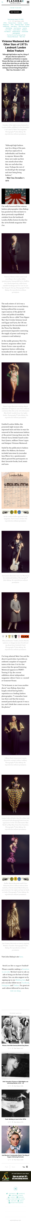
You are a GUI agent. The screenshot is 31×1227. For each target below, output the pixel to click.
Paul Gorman (11, 19)
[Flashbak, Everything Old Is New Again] (15, 1)
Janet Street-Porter (24, 26)
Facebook (25, 983)
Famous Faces (12, 23)
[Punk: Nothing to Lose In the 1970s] (16, 1103)
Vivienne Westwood (13, 36)
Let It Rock (8, 30)
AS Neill (27, 24)
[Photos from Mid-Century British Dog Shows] (16, 1030)
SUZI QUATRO (16, 33)
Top (24, 1167)
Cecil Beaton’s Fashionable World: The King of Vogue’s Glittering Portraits (15, 1156)
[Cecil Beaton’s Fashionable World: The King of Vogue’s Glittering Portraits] (16, 1139)
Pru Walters (7, 31)
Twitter (16, 985)
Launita (25, 28)
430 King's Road (19, 24)
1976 (12, 24)
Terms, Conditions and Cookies (16, 1199)
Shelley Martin (16, 31)
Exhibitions (6, 26)
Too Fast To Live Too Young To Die (16, 35)
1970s (5, 23)
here (21, 957)
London (26, 23)
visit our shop (15, 991)
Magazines (6, 24)
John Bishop (9, 28)
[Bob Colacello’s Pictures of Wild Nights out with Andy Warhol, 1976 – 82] (16, 1066)
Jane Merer (14, 26)
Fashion (20, 23)
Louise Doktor (17, 30)
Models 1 (24, 30)
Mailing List (20, 980)
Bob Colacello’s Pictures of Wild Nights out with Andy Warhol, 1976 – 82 (15, 1082)
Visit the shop (15, 12)
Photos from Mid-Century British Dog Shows (15, 1045)
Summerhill (25, 31)
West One (22, 36)
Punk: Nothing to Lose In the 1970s (15, 1119)
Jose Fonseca (17, 28)
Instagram (6, 985)
